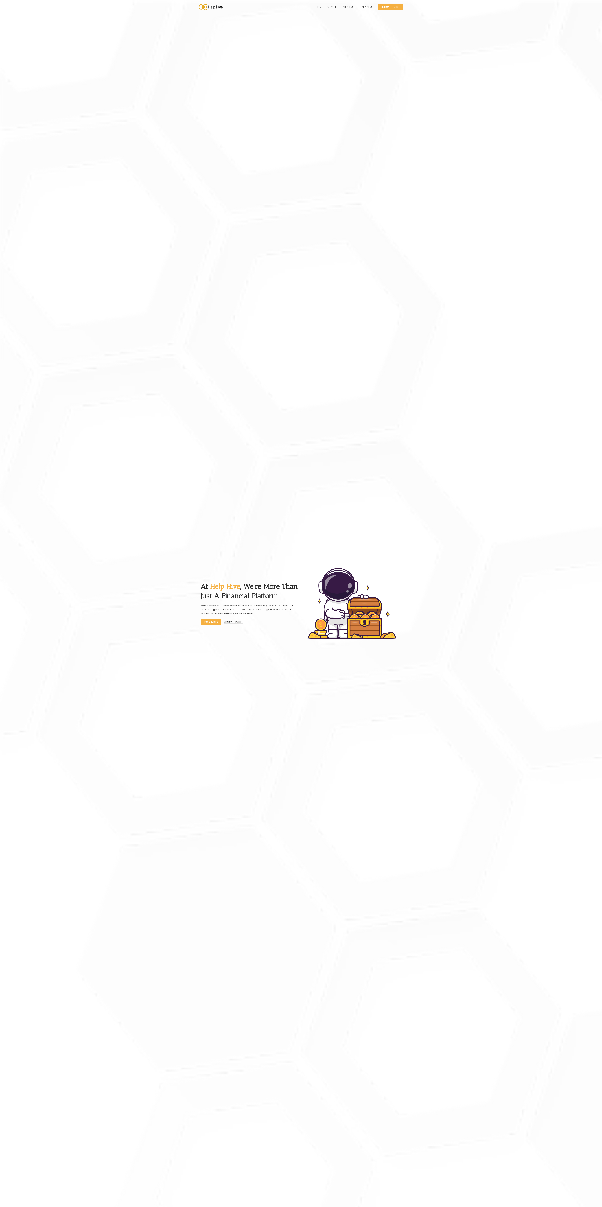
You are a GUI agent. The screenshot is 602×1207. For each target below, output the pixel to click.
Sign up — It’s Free (390, 7)
